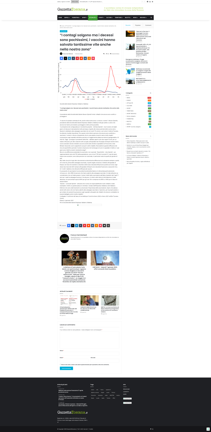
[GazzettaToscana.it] (72, 9)
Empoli (102, 392)
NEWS (135, 17)
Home (62, 26)
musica (118, 395)
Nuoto (92, 398)
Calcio (101, 389)
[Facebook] (61, 58)
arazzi (92, 389)
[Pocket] (93, 58)
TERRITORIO (118, 17)
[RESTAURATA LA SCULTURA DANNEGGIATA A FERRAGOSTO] (130, 81)
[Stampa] (108, 225)
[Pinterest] (77, 58)
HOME (60, 17)
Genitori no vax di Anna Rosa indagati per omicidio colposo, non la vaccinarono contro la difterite (138, 147)
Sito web (93, 357)
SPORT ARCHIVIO (131, 113)
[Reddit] (81, 58)
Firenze (113, 392)
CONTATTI (126, 391)
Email (62, 357)
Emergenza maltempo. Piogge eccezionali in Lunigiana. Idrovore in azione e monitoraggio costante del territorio (137, 62)
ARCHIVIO (143, 17)
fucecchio (93, 395)
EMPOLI (66, 17)
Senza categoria (131, 116)
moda (106, 395)
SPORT (84, 17)
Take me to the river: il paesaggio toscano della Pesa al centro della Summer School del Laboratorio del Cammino (143, 36)
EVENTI (101, 17)
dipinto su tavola (95, 392)
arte (97, 389)
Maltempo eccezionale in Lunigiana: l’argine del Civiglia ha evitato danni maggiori (143, 71)
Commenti (148, 25)
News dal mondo (131, 136)
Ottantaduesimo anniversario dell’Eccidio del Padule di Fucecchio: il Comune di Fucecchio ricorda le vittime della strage (69, 310)
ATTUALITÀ (92, 17)
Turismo (108, 398)
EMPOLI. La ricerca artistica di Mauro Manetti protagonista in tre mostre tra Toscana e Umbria (110, 309)
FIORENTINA (75, 17)
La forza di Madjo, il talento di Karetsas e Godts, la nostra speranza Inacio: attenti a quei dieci (138, 157)
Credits (91, 429)
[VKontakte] (85, 58)
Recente (128, 25)
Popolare (138, 25)
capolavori (108, 389)
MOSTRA (112, 395)
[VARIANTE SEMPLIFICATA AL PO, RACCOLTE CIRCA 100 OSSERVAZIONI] (89, 300)
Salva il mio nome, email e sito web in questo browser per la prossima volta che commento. (85, 364)
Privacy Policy (128, 398)
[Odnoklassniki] (89, 58)
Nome (62, 350)
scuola (97, 398)
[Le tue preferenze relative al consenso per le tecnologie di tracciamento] (208, 429)
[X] (65, 58)
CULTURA (109, 17)
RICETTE (127, 17)
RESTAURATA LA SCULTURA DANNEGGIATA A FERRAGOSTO (143, 80)
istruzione (100, 395)
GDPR (124, 394)
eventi (107, 392)
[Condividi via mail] (104, 225)
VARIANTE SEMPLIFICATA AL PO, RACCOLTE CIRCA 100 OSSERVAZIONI (88, 308)
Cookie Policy (128, 402)
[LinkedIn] (69, 58)
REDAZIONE (126, 389)
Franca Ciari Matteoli (68, 53)
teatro (103, 398)
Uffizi (114, 398)
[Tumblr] (73, 58)
